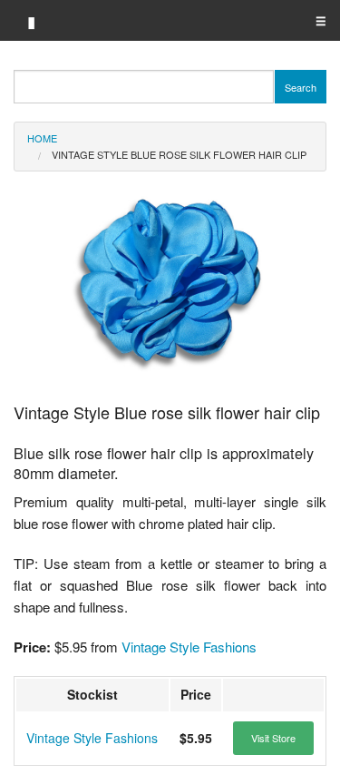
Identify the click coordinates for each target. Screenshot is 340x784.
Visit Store (273, 737)
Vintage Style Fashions (189, 646)
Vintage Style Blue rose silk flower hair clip (179, 154)
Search (300, 87)
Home (42, 138)
